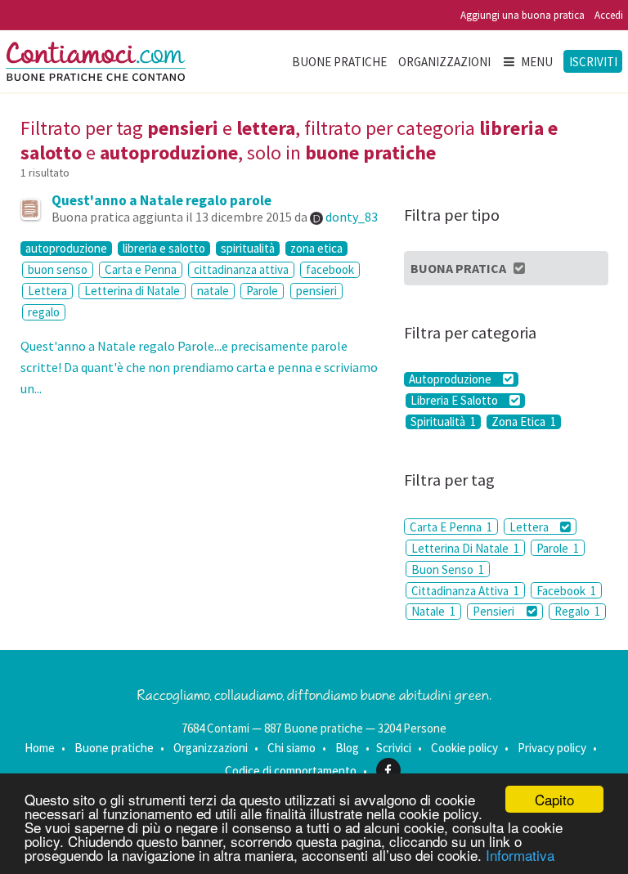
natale (213, 290)
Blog (347, 747)
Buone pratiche (339, 61)
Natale (433, 611)
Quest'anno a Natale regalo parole (161, 200)
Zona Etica (523, 422)
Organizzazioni (444, 61)
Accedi (608, 15)
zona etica (316, 248)
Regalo (577, 611)
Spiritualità (443, 422)
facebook (330, 269)
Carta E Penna (451, 527)
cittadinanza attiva (241, 269)
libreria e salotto (164, 248)
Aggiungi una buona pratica (522, 15)
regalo (44, 312)
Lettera (47, 290)
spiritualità (248, 248)
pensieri (316, 290)
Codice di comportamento (291, 770)
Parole (262, 290)
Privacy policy (552, 747)
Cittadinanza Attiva (465, 590)
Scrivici (393, 747)
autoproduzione (66, 248)
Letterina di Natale (132, 290)
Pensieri (495, 611)
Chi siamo (291, 747)
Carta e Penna (141, 269)
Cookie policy (464, 747)
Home (40, 747)
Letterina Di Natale (465, 548)
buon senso (57, 269)
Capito (554, 799)
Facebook (566, 590)
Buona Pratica (458, 268)
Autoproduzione (451, 379)
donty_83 (351, 216)
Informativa (520, 855)
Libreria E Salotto (455, 400)
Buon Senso (447, 569)
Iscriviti (593, 61)
